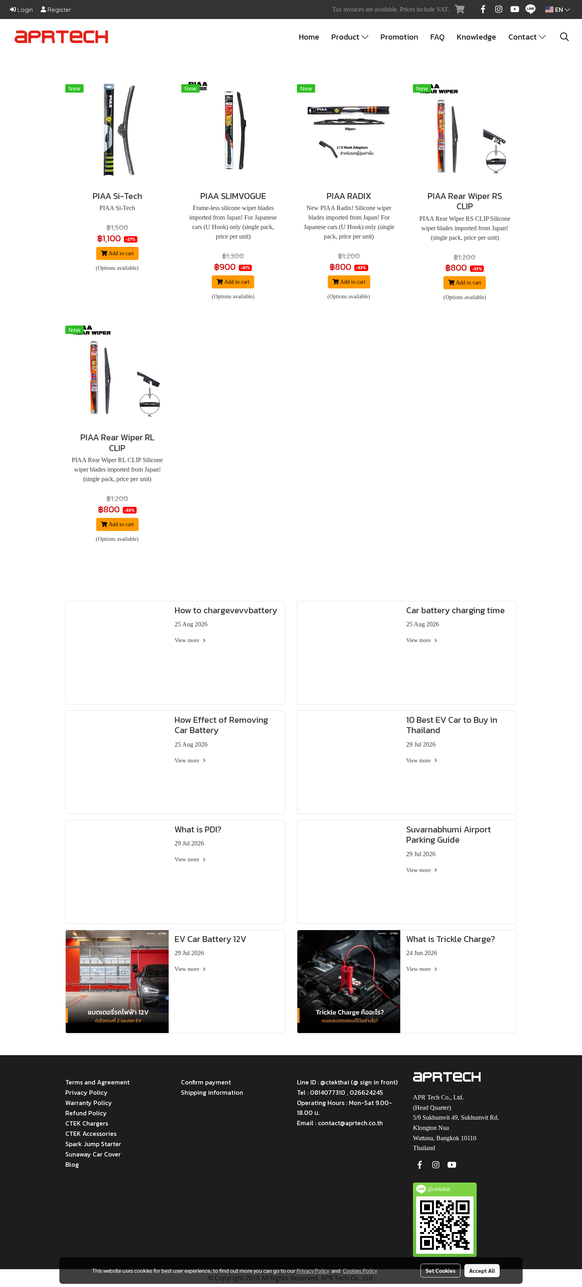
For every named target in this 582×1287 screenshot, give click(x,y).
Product (346, 37)
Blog (72, 1164)
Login (24, 9)
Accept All (482, 1270)
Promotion (399, 37)
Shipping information (212, 1092)
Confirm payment (206, 1082)
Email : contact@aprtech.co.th (340, 1123)
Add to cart (120, 253)
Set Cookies (440, 1270)
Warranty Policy (88, 1102)
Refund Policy (86, 1113)
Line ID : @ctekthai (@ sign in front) (347, 1082)
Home (309, 37)
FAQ (437, 37)
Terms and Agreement (97, 1082)
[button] (564, 36)
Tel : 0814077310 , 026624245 (340, 1092)
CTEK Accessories (90, 1133)
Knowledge (476, 37)
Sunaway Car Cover (93, 1154)
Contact (523, 37)
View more (188, 640)
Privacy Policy (86, 1092)
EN (559, 9)
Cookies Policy (360, 1270)
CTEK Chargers (86, 1123)
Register (58, 9)
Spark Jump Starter (93, 1144)
